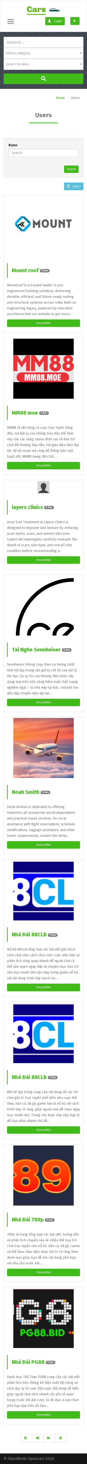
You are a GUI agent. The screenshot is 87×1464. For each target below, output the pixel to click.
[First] (26, 1438)
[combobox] (43, 53)
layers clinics (32, 507)
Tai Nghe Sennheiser (41, 649)
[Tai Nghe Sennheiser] (43, 606)
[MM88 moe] (43, 369)
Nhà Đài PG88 (33, 1362)
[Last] (61, 1438)
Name (12, 145)
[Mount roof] (43, 226)
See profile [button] (43, 323)
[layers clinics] (43, 487)
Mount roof (30, 270)
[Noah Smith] (43, 748)
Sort (75, 186)
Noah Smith (30, 792)
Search (71, 169)
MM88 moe (29, 413)
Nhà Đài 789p (32, 1219)
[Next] (49, 1438)
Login (57, 21)
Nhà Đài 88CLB (34, 934)
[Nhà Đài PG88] (43, 1318)
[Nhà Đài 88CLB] (43, 890)
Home (60, 98)
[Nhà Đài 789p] (43, 1175)
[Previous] (37, 1438)
